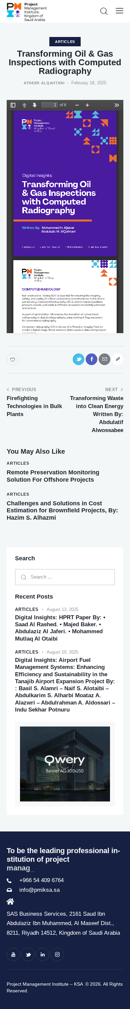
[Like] (13, 359)
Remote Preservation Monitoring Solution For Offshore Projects (53, 476)
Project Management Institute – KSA (45, 984)
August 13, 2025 (62, 609)
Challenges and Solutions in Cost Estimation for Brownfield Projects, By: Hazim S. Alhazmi (62, 510)
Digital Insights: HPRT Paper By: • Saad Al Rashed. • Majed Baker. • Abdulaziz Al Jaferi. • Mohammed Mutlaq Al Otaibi (60, 628)
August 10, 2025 (62, 652)
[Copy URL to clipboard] (117, 359)
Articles (65, 42)
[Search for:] (65, 577)
